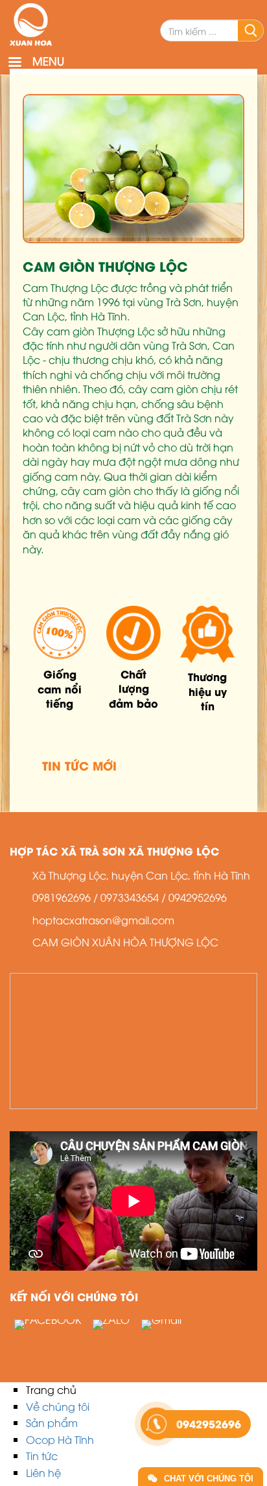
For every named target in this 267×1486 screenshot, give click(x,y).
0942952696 (197, 897)
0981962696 (61, 897)
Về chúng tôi (57, 1406)
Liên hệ (43, 1472)
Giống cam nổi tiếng (60, 688)
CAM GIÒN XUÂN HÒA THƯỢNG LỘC (125, 942)
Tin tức (42, 1455)
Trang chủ (51, 1389)
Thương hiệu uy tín (207, 691)
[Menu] (14, 63)
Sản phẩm (52, 1422)
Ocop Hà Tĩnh (60, 1439)
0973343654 (129, 897)
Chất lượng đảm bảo (133, 688)
